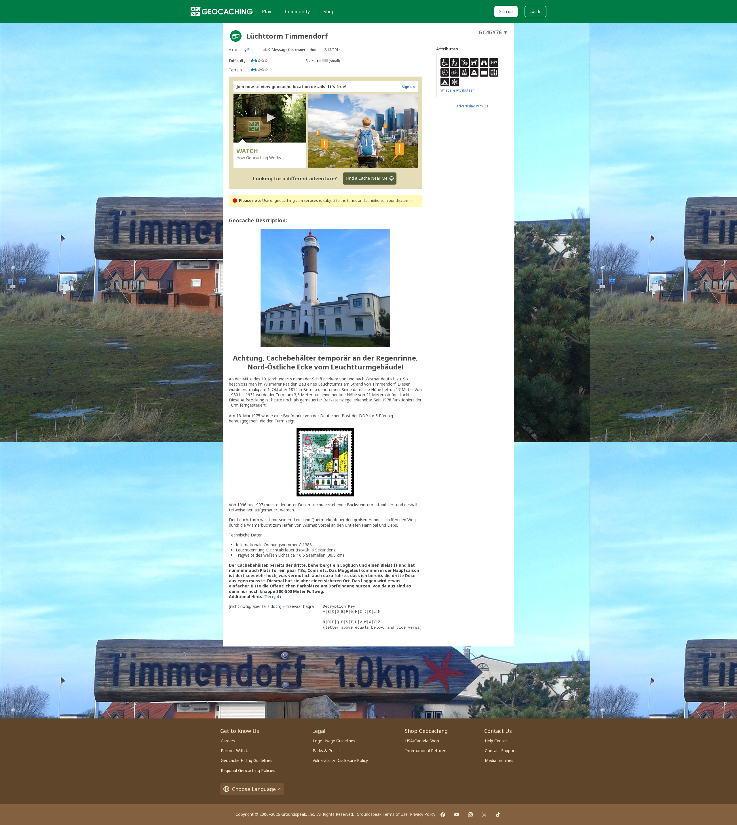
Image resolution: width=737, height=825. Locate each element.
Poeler (252, 49)
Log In (535, 11)
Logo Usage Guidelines (334, 741)
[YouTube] (456, 814)
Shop (329, 11)
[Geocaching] (222, 11)
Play (266, 11)
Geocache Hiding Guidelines (246, 760)
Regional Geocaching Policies (248, 770)
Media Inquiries (499, 760)
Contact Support (500, 750)
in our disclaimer (399, 200)
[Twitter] (484, 814)
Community (297, 11)
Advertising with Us (472, 106)
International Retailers (426, 750)
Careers (228, 741)
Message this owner (288, 49)
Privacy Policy (422, 814)
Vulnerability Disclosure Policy (340, 760)
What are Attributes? (457, 90)
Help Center (496, 741)
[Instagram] (470, 814)
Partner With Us (235, 750)
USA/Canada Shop (422, 741)
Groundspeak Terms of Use (382, 814)
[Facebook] (442, 814)
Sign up (506, 11)
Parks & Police (326, 750)
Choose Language (254, 789)
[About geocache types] (236, 36)
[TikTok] (498, 814)
